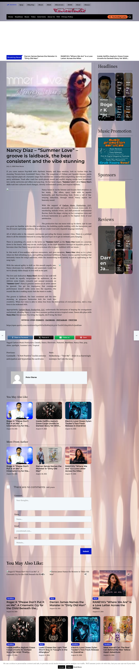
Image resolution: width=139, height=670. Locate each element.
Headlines (19, 17)
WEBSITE (40, 320)
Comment (18, 495)
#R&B (49, 5)
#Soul (78, 5)
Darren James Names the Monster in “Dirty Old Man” (48, 468)
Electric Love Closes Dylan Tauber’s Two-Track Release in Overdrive (78, 423)
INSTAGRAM (61, 320)
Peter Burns (20, 166)
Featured (60, 342)
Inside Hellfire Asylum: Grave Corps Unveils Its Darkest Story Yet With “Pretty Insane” (76, 58)
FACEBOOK (50, 320)
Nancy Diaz (78, 342)
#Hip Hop (30, 5)
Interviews (41, 17)
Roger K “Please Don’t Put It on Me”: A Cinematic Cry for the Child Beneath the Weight (20, 424)
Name (16, 514)
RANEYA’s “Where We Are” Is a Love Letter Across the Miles (40, 57)
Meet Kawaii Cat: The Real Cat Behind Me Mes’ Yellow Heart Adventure (116, 649)
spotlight (15, 345)
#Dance (87, 5)
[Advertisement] (69, 39)
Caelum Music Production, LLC (76, 205)
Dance (43, 342)
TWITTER (73, 320)
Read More (77, 667)
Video (33, 17)
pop (85, 342)
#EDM (70, 5)
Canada (38, 342)
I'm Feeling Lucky (119, 17)
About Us (51, 17)
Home (10, 17)
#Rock (40, 5)
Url (15, 537)
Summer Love (25, 345)
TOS (58, 17)
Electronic (51, 342)
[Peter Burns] (17, 377)
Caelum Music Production (23, 342)
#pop (21, 5)
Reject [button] (69, 667)
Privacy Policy (67, 17)
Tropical (35, 345)
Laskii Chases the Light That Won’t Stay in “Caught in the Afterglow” (112, 57)
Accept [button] (61, 667)
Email (16, 526)
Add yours (50, 487)
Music (26, 17)
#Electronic (59, 5)
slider (9, 345)
